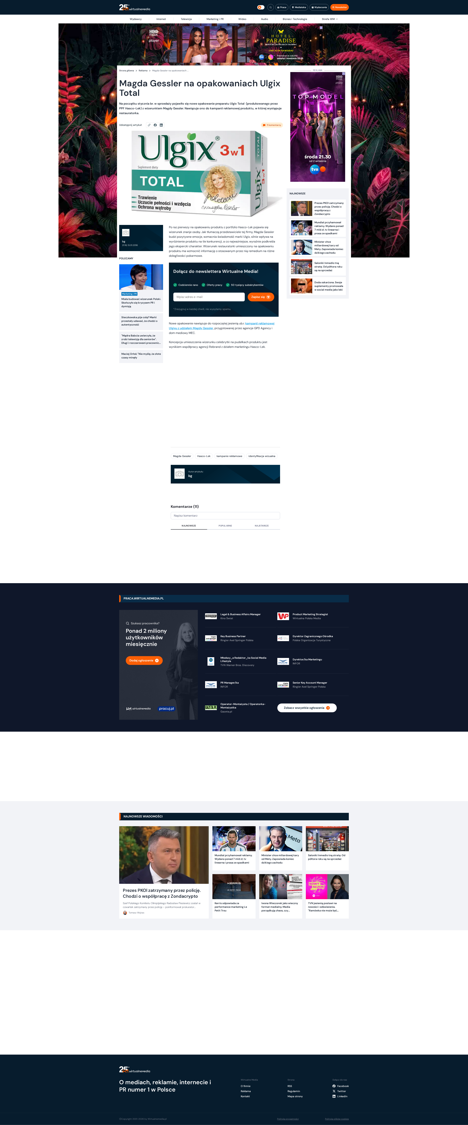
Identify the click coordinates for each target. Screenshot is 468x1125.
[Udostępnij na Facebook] (157, 125)
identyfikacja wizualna (261, 456)
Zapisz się (258, 297)
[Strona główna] (134, 7)
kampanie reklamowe (229, 456)
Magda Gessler (182, 456)
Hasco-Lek (203, 456)
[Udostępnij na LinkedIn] (161, 125)
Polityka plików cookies (337, 1119)
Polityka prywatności (288, 1119)
